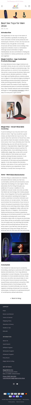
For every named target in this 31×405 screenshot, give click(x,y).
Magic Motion (9, 399)
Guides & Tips (7, 327)
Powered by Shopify (16, 399)
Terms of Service (7, 317)
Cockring (4, 129)
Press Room (6, 358)
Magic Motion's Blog (8, 361)
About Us (5, 340)
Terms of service (20, 401)
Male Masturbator (17, 175)
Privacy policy (11, 401)
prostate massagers (18, 90)
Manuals (5, 331)
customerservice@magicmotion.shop (14, 378)
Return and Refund (8, 314)
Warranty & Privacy (8, 324)
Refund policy (26, 399)
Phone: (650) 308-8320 (9, 376)
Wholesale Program (8, 351)
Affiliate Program (8, 347)
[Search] (25, 6)
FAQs (4, 310)
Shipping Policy (7, 321)
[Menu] (2, 6)
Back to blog (16, 298)
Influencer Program (8, 354)
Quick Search (6, 344)
